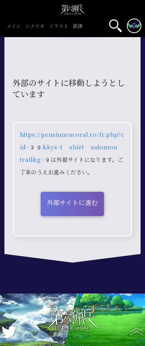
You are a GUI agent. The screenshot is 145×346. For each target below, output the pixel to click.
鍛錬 (78, 26)
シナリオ (35, 26)
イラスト (58, 26)
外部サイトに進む (72, 203)
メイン (13, 26)
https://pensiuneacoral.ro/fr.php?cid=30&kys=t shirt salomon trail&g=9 (72, 147)
